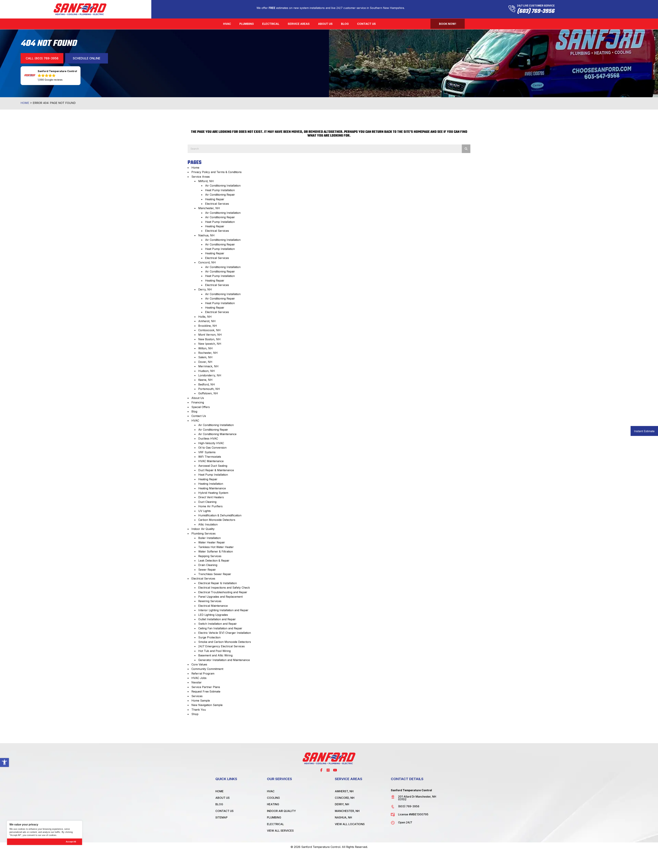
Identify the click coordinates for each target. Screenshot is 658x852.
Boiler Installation (209, 538)
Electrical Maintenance (213, 605)
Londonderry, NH (209, 375)
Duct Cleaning (207, 502)
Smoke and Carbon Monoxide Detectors (224, 642)
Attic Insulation (208, 524)
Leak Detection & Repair (213, 560)
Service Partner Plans (205, 687)
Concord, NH (207, 262)
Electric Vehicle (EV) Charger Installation (224, 632)
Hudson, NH (206, 371)
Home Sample (200, 700)
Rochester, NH (208, 352)
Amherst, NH (207, 321)
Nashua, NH (206, 235)
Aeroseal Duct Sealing (212, 465)
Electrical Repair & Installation (217, 583)
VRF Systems (207, 452)
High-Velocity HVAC (211, 443)
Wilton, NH (205, 348)
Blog (194, 411)
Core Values (199, 664)
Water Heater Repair (211, 542)
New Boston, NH (209, 339)
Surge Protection (209, 637)
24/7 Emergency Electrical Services (221, 646)
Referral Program (202, 673)
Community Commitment (207, 669)
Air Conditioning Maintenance (217, 434)
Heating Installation (210, 483)
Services (197, 696)
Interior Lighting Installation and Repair (223, 610)
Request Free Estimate (205, 691)
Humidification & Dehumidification (219, 515)
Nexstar (196, 682)
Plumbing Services (203, 533)
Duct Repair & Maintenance (216, 470)
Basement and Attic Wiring (215, 655)
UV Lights (204, 511)
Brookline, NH (207, 325)
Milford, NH (206, 181)
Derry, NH (205, 289)
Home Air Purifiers (210, 506)
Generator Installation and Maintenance (224, 660)
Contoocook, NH (209, 330)
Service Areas (200, 176)
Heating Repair (214, 199)
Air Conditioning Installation (223, 185)
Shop (194, 714)
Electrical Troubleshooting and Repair (222, 592)
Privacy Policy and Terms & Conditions (216, 172)
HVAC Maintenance (211, 461)
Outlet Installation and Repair (217, 619)
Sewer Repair (207, 569)
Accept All (71, 842)
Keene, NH (205, 380)
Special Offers (200, 407)
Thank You (198, 709)
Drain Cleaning (207, 565)
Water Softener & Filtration (215, 551)
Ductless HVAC (208, 438)
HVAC (195, 420)
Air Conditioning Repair (220, 194)
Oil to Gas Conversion (212, 447)
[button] (4, 762)
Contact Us (198, 416)
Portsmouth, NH (209, 389)
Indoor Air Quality (203, 529)
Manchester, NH (209, 208)
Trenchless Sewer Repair (214, 574)
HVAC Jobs (198, 678)
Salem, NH (205, 357)
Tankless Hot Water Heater (216, 547)
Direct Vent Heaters (211, 497)
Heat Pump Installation (220, 190)
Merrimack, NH (208, 366)
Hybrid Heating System (213, 492)
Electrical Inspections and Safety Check (224, 587)
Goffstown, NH (208, 393)
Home (25, 103)
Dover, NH (205, 362)
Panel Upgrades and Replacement (220, 596)
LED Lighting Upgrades (213, 614)
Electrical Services (217, 203)
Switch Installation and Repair (217, 623)
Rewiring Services (209, 601)
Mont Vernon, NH (210, 334)
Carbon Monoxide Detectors (216, 520)
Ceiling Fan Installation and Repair (220, 628)
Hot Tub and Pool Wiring (214, 651)
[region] (44, 833)
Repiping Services (209, 556)
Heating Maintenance (212, 488)
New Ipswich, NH (209, 343)
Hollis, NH (205, 316)
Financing (197, 402)
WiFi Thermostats (209, 456)
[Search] (466, 148)
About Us (197, 398)
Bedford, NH (206, 384)
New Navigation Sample (207, 705)
